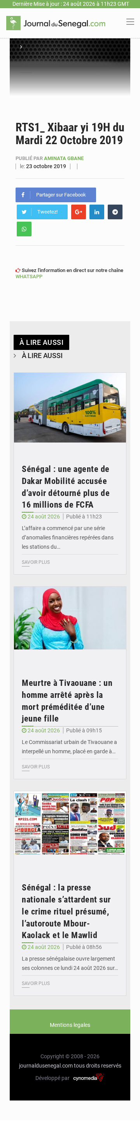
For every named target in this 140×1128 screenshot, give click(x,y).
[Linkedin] (96, 212)
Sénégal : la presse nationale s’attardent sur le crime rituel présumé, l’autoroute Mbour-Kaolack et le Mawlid (66, 911)
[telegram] (115, 212)
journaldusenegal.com (46, 1066)
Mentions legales (70, 1025)
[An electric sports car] (70, 410)
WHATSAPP (29, 276)
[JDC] (55, 22)
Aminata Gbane (64, 158)
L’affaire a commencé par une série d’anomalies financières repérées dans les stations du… (68, 537)
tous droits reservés (97, 1066)
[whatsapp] (24, 229)
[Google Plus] (78, 212)
